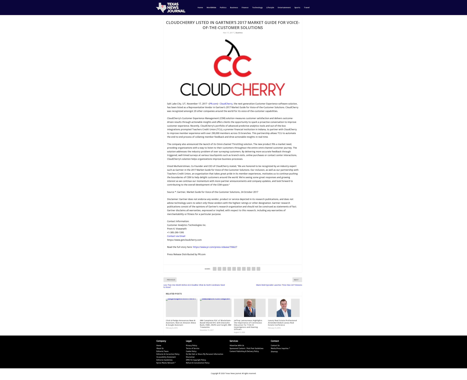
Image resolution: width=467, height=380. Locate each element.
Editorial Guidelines (164, 360)
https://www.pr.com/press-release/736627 (215, 247)
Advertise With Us (237, 346)
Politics (223, 7)
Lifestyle (270, 7)
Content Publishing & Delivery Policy (244, 351)
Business (234, 7)
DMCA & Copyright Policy (196, 360)
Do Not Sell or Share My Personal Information (204, 354)
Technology (257, 7)
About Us (160, 348)
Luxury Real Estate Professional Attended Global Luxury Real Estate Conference (282, 322)
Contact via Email (176, 236)
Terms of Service (192, 348)
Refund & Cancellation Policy (197, 363)
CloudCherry (226, 103)
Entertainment (284, 7)
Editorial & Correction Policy (167, 354)
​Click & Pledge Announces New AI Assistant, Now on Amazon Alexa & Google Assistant (181, 322)
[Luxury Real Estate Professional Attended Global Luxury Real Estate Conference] (284, 308)
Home (200, 7)
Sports (297, 7)
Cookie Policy (191, 351)
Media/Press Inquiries (280, 348)
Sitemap (274, 352)
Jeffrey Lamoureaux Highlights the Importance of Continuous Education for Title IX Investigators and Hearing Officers (248, 324)
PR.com (213, 103)
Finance (245, 7)
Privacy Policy (191, 346)
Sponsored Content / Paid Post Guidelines (246, 348)
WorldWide (211, 7)
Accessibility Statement (166, 357)
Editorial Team (162, 351)
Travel (307, 7)
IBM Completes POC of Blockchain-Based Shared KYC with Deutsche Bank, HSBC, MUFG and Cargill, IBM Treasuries (215, 323)
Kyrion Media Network (165, 363)
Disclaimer (190, 357)
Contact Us (275, 346)
